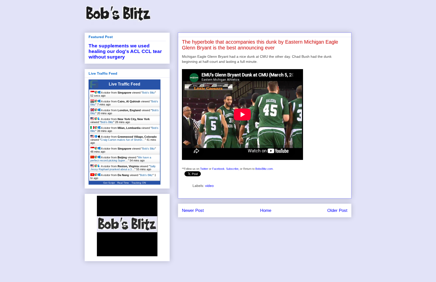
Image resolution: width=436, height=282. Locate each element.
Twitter (204, 168)
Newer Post (193, 210)
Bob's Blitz (148, 92)
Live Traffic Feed (124, 84)
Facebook (218, 168)
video (209, 186)
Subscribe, (232, 168)
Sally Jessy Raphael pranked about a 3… (123, 168)
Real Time (123, 182)
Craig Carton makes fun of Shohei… (123, 139)
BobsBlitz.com (264, 168)
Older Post (337, 210)
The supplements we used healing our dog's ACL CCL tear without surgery (125, 51)
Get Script (109, 182)
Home (265, 210)
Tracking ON (138, 182)
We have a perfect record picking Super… (120, 159)
